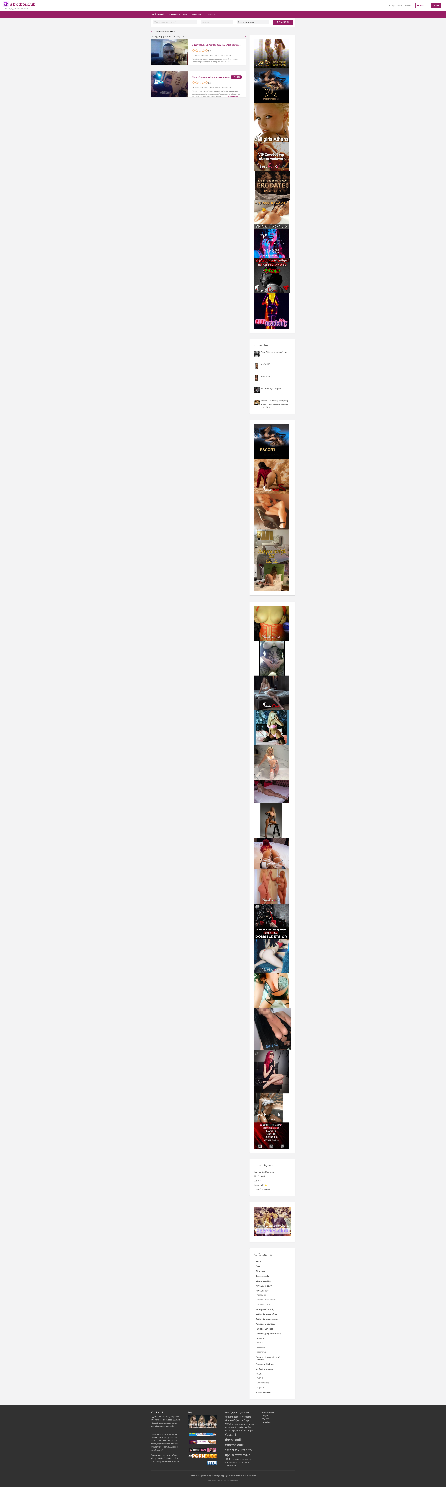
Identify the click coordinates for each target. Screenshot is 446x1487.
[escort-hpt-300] (271, 511)
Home (192, 1475)
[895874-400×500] (271, 1071)
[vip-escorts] (271, 85)
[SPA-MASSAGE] (271, 546)
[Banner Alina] (271, 886)
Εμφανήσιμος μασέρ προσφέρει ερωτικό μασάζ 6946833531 (221, 44)
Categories (173, 14)
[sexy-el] (271, 853)
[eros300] (271, 310)
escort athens (242, 1459)
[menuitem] (400, 6)
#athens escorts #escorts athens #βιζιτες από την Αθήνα (238, 1420)
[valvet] (271, 214)
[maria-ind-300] (271, 727)
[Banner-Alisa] (271, 623)
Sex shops (261, 1347)
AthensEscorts (263, 1304)
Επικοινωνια (211, 14)
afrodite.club (23, 4)
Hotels (260, 1342)
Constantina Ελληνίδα (264, 1172)
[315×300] (272, 275)
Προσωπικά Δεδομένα (234, 1475)
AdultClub (261, 1294)
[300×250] (271, 53)
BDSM (228, 1459)
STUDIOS (261, 1352)
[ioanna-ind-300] (271, 762)
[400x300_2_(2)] (271, 1135)
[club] (271, 692)
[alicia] (271, 820)
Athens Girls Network (267, 1299)
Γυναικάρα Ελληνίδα (263, 1189)
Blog (185, 14)
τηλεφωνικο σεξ (230, 1465)
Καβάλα (260, 1387)
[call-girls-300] (271, 122)
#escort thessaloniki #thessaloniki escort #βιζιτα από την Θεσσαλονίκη (238, 1444)
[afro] (272, 658)
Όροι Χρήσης (196, 14)
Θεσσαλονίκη (263, 1382)
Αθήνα (260, 1377)
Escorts (250, 1459)
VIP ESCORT (239, 1462)
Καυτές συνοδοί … (158, 14)
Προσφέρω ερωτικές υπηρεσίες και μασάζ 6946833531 (219, 77)
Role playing (229, 1462)
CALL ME (234, 1459)
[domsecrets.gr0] (271, 921)
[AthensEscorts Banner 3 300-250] (271, 156)
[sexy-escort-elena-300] (271, 577)
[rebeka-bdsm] (271, 990)
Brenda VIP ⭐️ (260, 1185)
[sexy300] (271, 791)
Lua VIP (257, 1180)
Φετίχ (247, 1462)
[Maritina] (271, 476)
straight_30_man (215, 55)
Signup (422, 5)
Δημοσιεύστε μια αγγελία (401, 5)
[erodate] (272, 185)
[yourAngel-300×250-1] (271, 243)
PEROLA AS (259, 1176)
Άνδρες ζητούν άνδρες (201, 55)
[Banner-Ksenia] (271, 955)
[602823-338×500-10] (272, 1029)
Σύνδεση (436, 5)
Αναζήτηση (284, 22)
